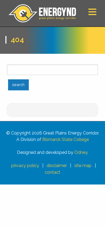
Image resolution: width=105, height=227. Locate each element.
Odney (81, 152)
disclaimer (57, 165)
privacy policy (25, 165)
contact (52, 172)
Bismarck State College (65, 139)
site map (83, 165)
